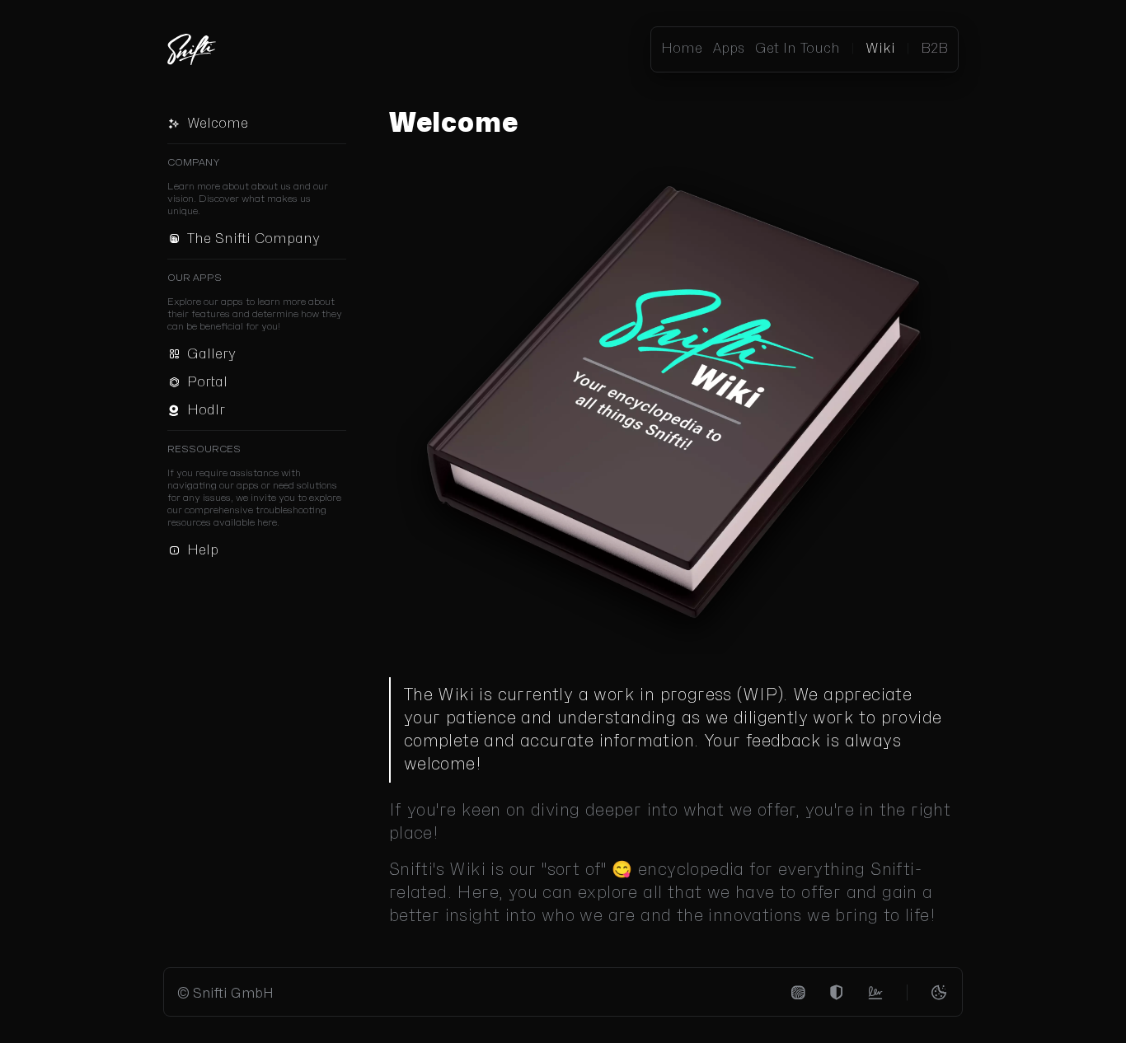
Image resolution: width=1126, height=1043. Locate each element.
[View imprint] (798, 993)
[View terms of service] (875, 993)
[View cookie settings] (939, 993)
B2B (934, 48)
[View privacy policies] (837, 993)
